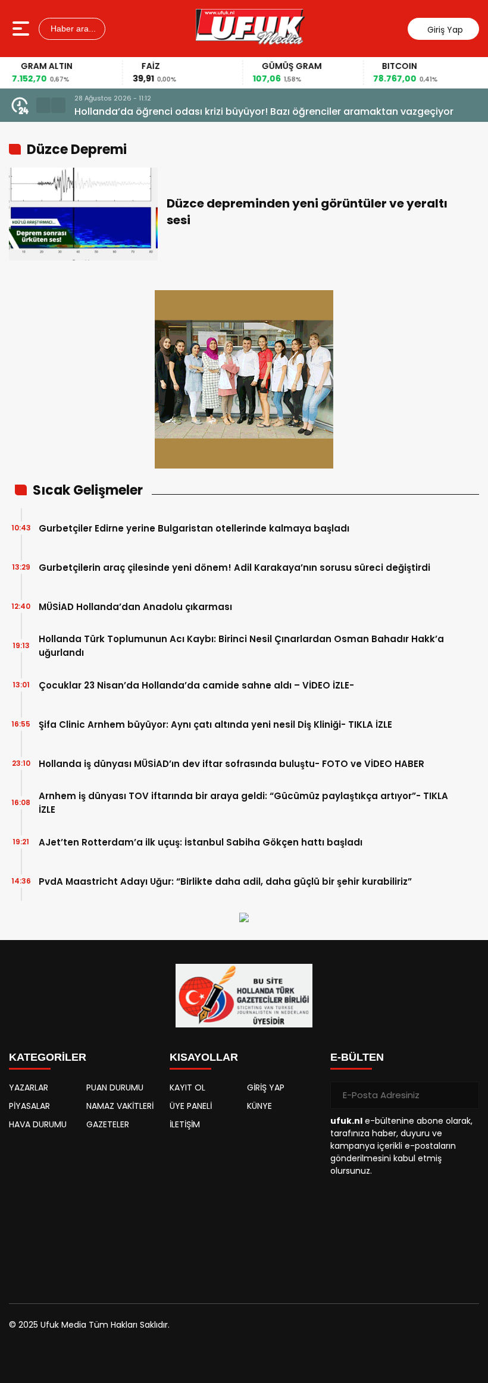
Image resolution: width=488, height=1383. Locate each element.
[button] (43, 105)
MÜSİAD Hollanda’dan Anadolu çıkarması (135, 607)
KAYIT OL (187, 1087)
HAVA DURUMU (38, 1124)
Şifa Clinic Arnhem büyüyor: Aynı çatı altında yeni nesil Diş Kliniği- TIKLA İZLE (215, 724)
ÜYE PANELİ (191, 1106)
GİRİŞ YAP (265, 1087)
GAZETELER (107, 1124)
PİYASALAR (29, 1106)
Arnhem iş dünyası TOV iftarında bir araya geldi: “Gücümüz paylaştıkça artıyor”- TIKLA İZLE (243, 803)
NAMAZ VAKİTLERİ (120, 1106)
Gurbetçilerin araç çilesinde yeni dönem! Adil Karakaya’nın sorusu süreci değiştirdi (234, 567)
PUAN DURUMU (114, 1087)
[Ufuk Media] (250, 28)
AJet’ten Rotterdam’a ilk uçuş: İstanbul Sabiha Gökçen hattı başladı (200, 842)
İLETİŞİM (185, 1124)
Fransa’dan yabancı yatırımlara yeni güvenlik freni (194, 111)
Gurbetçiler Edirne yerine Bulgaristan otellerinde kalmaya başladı (194, 528)
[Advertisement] (83, 1211)
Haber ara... (72, 28)
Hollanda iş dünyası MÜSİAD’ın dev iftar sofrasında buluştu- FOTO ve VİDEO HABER (231, 763)
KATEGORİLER (47, 1057)
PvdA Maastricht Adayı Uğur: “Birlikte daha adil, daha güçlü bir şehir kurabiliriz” (225, 881)
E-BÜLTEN (357, 1057)
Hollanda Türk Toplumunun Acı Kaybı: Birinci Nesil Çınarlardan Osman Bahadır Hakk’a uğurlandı (241, 646)
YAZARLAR (28, 1087)
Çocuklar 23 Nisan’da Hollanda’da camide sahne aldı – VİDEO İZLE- (196, 685)
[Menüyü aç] (22, 28)
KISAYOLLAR (204, 1057)
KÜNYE (259, 1106)
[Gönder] (465, 1095)
